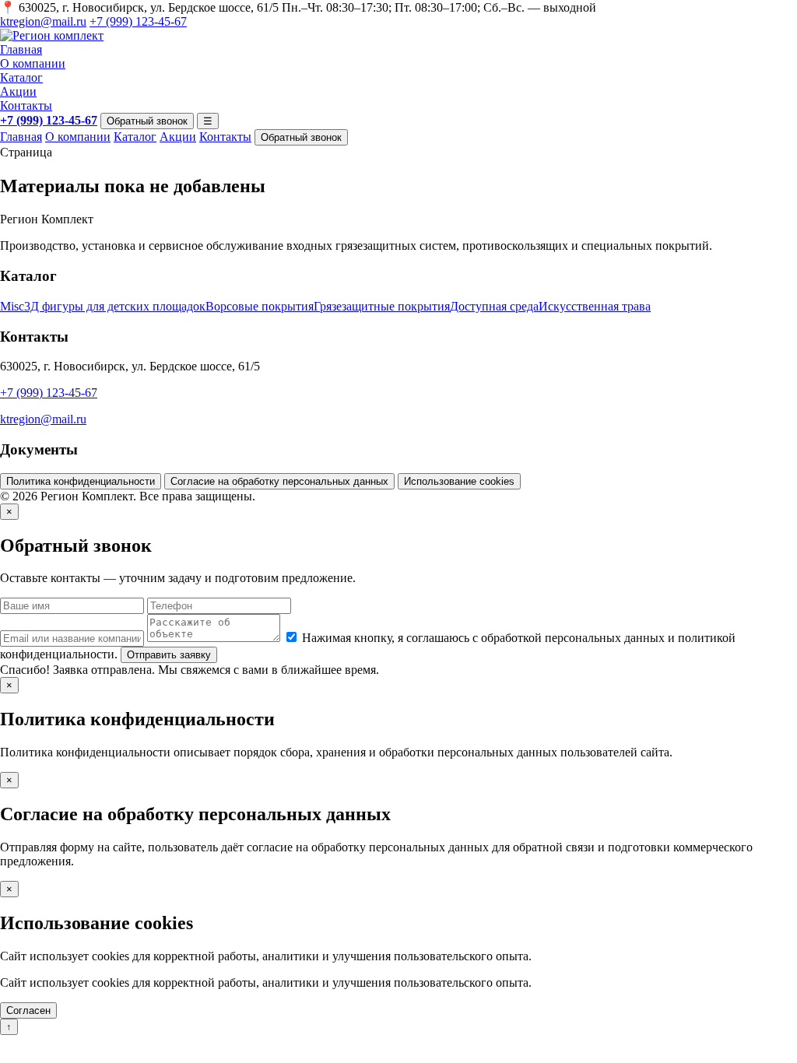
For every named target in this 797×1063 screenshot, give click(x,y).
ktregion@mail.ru (43, 21)
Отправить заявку (169, 655)
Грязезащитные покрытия (382, 306)
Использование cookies (459, 481)
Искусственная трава (595, 306)
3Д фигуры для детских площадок (114, 306)
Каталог (21, 77)
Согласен (28, 1010)
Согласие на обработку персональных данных (279, 481)
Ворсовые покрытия (259, 306)
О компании (32, 63)
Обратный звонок (147, 121)
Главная (21, 49)
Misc (12, 306)
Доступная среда (494, 306)
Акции (18, 91)
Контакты (26, 105)
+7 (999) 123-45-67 (138, 21)
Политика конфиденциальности (80, 481)
